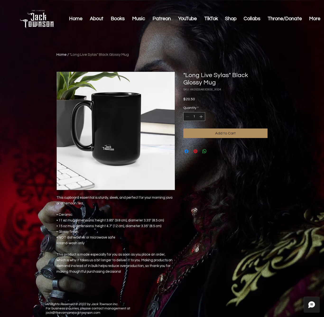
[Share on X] (213, 151)
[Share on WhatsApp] (204, 151)
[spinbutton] (194, 116)
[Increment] (201, 116)
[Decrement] (187, 116)
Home (61, 54)
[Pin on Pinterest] (195, 151)
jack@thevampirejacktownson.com (73, 312)
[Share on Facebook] (186, 151)
